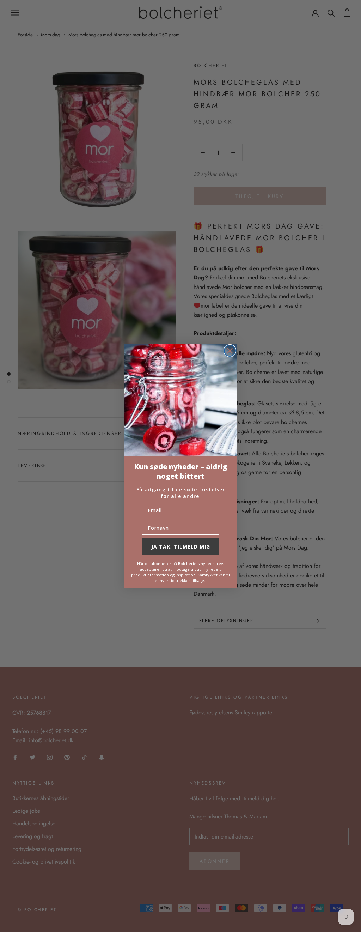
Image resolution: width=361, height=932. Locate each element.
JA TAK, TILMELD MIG (180, 546)
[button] (180, 400)
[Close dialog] (229, 350)
